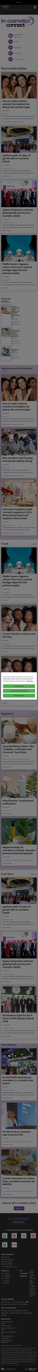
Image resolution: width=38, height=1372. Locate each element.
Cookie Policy (29, 681)
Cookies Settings (19, 686)
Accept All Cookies (19, 695)
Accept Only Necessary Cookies (19, 690)
